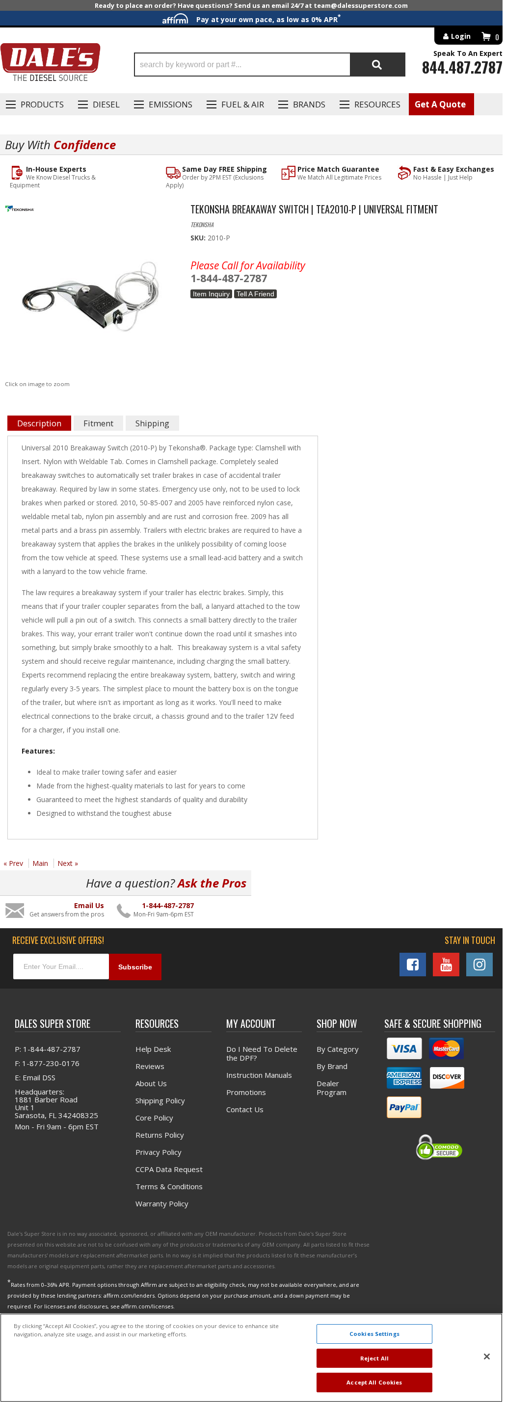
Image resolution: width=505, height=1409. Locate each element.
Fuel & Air (242, 104)
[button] (269, 64)
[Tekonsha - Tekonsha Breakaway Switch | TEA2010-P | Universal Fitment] (90, 211)
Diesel (106, 104)
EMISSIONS (170, 104)
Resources (377, 104)
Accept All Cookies (374, 1382)
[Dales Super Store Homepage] (50, 64)
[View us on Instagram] (479, 964)
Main (40, 863)
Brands (309, 104)
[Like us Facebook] (412, 964)
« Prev (13, 863)
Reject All (374, 1358)
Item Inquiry (211, 294)
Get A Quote (440, 104)
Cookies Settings (374, 1333)
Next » (67, 863)
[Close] (487, 1356)
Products (42, 104)
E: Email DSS (35, 1077)
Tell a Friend (255, 294)
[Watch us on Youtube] (446, 964)
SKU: (199, 237)
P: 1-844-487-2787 (47, 1049)
